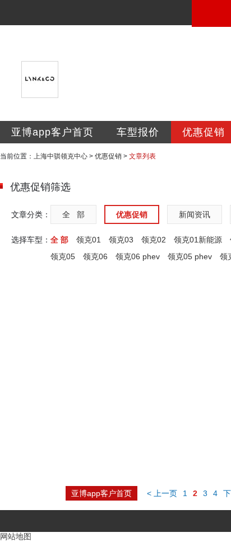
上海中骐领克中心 (60, 156)
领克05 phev (190, 256)
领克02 (153, 239)
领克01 (88, 239)
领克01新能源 (198, 239)
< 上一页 (162, 493)
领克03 (121, 239)
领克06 (95, 256)
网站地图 (15, 536)
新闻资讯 (194, 214)
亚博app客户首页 (52, 132)
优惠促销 (108, 156)
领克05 (62, 256)
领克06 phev (138, 256)
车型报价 (138, 132)
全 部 (73, 214)
